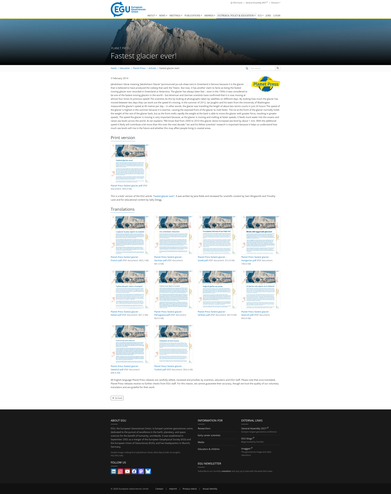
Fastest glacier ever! (169, 68)
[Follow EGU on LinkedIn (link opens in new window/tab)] (114, 472)
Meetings (175, 15)
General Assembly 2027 (253, 428)
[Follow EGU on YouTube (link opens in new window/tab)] (127, 472)
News (162, 15)
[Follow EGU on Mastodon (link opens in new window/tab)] (141, 472)
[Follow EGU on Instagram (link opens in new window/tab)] (120, 472)
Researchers (204, 428)
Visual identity (210, 488)
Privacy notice (190, 488)
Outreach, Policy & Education (235, 15)
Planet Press (139, 68)
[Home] (128, 9)
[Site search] (277, 68)
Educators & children (209, 448)
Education (125, 68)
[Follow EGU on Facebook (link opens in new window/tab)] (134, 472)
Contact (159, 488)
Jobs (268, 15)
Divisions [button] (275, 2)
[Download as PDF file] (247, 68)
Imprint (173, 488)
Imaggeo (245, 448)
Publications (192, 15)
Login (276, 15)
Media (201, 442)
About (151, 15)
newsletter (226, 471)
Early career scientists (209, 435)
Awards (209, 15)
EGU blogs (246, 438)
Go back (118, 398)
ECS (260, 15)
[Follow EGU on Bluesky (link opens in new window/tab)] (148, 472)
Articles (152, 68)
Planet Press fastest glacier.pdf (126, 185)
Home (114, 68)
